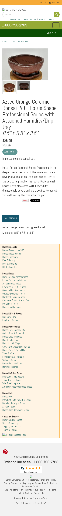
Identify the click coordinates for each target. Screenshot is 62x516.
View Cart (56, 3)
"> (25, 64)
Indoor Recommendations (14, 280)
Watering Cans (9, 360)
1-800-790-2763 (14, 25)
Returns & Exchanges (12, 419)
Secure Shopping (10, 423)
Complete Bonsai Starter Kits (15, 300)
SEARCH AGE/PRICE (46, 19)
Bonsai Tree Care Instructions (15, 410)
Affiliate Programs (30, 479)
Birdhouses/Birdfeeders (13, 376)
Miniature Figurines (11, 340)
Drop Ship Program (26, 483)
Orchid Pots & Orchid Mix (13, 333)
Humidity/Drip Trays (11, 343)
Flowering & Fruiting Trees (14, 287)
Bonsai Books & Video (12, 363)
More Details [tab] (11, 218)
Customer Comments (34, 493)
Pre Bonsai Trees (10, 303)
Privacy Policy (9, 483)
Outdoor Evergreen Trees (13, 293)
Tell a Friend (50, 489)
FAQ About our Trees (34, 489)
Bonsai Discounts (10, 257)
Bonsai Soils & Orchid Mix (13, 350)
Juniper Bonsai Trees (11, 283)
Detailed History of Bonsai (14, 403)
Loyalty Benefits (9, 263)
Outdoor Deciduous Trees (13, 297)
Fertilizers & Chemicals (13, 356)
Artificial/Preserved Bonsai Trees (17, 386)
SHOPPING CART (14, 19)
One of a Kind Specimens (13, 290)
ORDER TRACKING (29, 19)
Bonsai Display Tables (12, 336)
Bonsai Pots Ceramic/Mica (14, 330)
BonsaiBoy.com (13, 479)
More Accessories (10, 366)
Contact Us (52, 483)
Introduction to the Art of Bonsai (17, 400)
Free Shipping (8, 260)
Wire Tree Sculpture (11, 383)
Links (20, 493)
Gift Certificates (9, 267)
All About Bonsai (9, 406)
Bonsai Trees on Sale (11, 253)
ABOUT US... (52, 33)
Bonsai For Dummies (11, 307)
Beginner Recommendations (15, 277)
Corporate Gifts (9, 317)
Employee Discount (11, 320)
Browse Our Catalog (31, 486)
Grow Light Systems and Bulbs (16, 346)
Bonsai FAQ (7, 396)
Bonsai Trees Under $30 (13, 250)
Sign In (43, 2)
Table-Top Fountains (11, 380)
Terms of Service (9, 430)
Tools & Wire (8, 353)
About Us (40, 483)
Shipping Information (11, 426)
